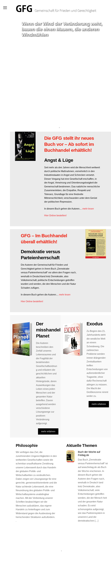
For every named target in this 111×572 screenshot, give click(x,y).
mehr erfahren (48, 431)
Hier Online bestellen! (55, 215)
